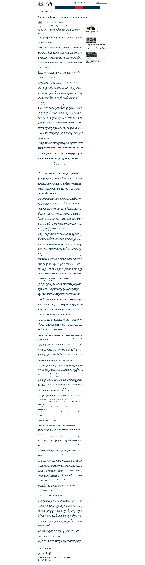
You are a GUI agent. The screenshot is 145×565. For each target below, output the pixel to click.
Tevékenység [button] (65, 7)
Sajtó (72, 7)
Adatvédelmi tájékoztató (51, 557)
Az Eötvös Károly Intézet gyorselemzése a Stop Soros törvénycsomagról (96, 59)
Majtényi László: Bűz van (92, 31)
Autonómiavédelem (47, 11)
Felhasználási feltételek (64, 557)
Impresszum (41, 557)
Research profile (95, 7)
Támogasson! (79, 7)
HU (91, 2)
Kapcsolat (86, 7)
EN (93, 2)
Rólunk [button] (58, 7)
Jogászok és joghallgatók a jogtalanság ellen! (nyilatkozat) (96, 45)
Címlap (39, 11)
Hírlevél (49, 548)
